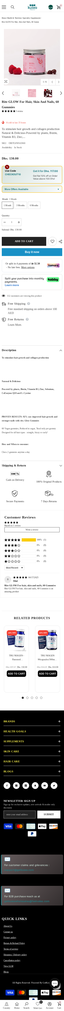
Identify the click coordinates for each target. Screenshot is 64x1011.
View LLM (8, 966)
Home (4, 18)
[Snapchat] (35, 785)
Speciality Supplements (31, 18)
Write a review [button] (32, 529)
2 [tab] (27, 698)
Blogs (6, 972)
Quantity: (6, 215)
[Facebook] (7, 785)
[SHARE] (59, 241)
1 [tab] (23, 698)
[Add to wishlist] (52, 241)
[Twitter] (54, 785)
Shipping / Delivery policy (15, 954)
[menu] (4, 7)
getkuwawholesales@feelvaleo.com (26, 901)
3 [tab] (32, 698)
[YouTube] (44, 785)
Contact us (8, 932)
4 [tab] (37, 698)
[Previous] (52, 82)
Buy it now (32, 252)
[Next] (59, 82)
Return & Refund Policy (14, 943)
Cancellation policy (12, 960)
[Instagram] (16, 785)
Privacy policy (10, 937)
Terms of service (11, 949)
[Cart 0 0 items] (58, 7)
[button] (9, 111)
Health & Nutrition (14, 18)
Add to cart (24, 241)
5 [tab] (41, 698)
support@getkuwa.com (19, 869)
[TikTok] (25, 785)
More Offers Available (16, 189)
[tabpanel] (16, 659)
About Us (8, 926)
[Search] (11, 7)
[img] (20, 577)
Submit (49, 814)
